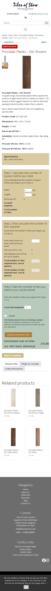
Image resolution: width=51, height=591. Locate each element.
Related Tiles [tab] (11, 364)
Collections (25, 495)
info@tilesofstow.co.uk (38, 14)
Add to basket (12, 355)
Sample (12, 316)
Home (4, 35)
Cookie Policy (25, 552)
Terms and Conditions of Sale (25, 555)
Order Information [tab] (14, 369)
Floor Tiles (13, 35)
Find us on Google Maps (25, 546)
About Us (25, 492)
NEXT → (45, 42)
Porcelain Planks (26, 35)
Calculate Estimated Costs (18, 334)
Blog (26, 500)
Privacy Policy (25, 549)
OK (26, 587)
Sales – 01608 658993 (25, 532)
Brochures (25, 498)
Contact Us (25, 503)
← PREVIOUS (7, 42)
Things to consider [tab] (30, 364)
